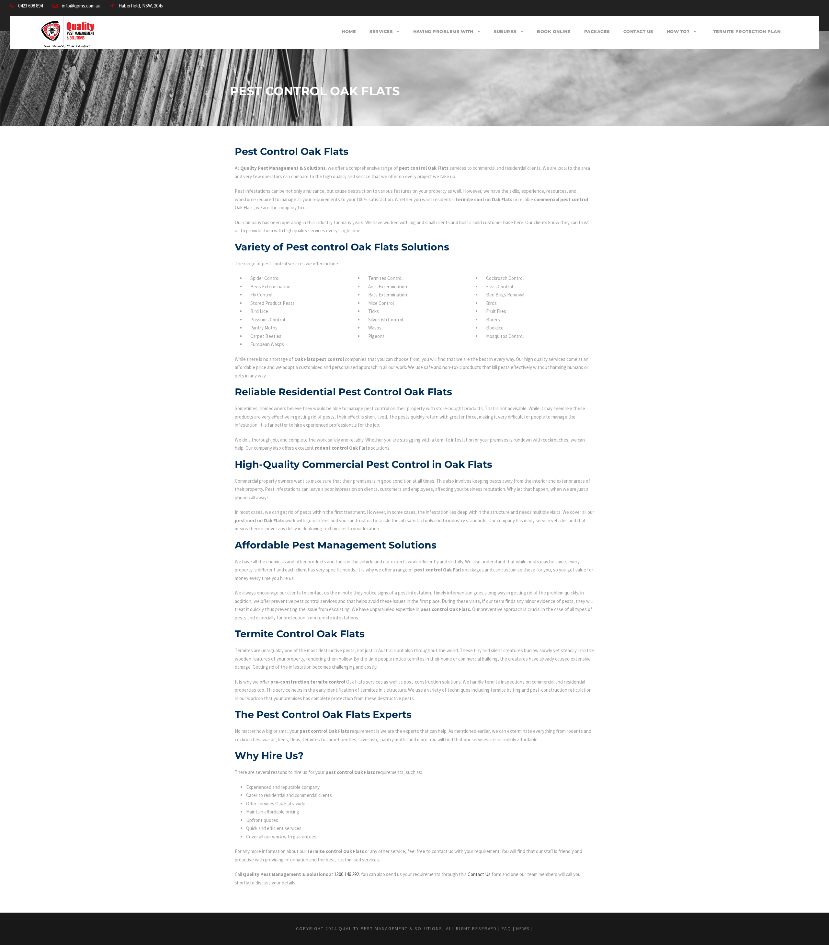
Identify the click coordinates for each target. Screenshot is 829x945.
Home (349, 31)
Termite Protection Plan (747, 31)
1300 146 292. (347, 874)
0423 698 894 (30, 6)
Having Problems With (443, 31)
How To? (678, 31)
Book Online (554, 31)
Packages (597, 31)
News (523, 928)
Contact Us (638, 31)
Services (380, 31)
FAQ (506, 928)
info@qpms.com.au (81, 6)
